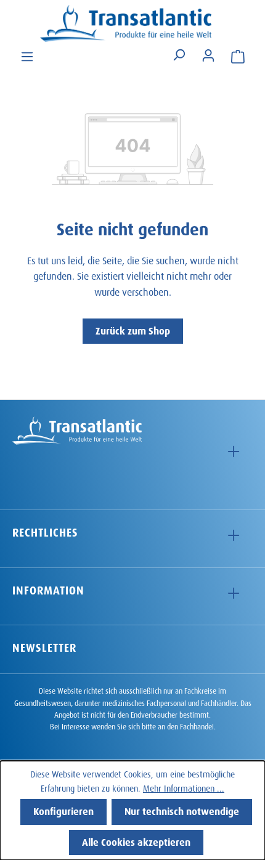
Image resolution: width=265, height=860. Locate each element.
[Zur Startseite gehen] (132, 23)
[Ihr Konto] (208, 54)
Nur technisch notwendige (181, 809)
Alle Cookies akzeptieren (136, 840)
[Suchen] (179, 55)
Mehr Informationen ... (183, 787)
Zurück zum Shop (133, 329)
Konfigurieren (63, 809)
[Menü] (27, 55)
